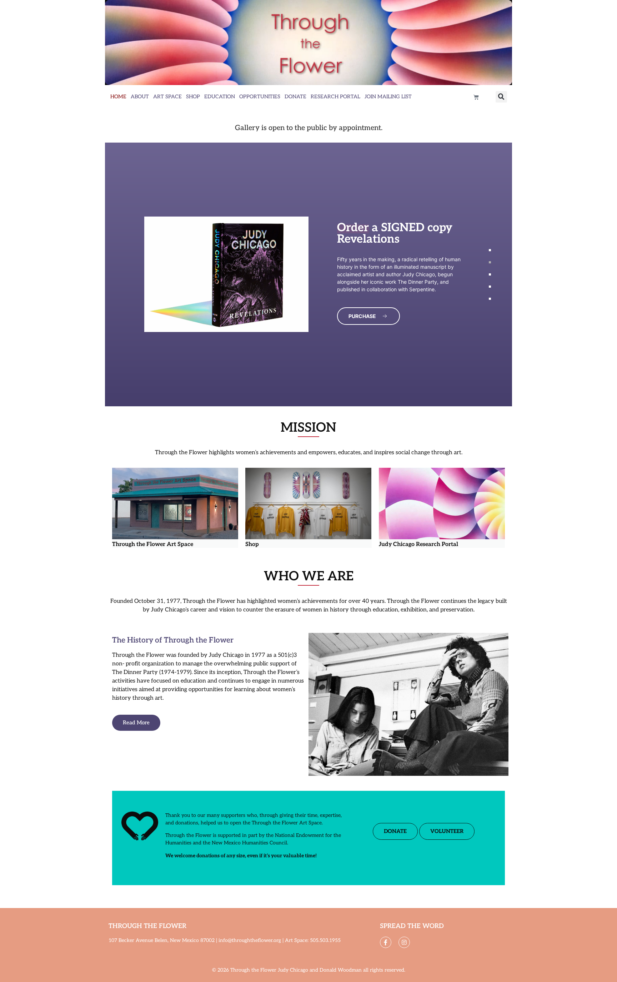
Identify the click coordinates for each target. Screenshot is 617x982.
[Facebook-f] (385, 942)
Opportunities (259, 97)
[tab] (490, 250)
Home (118, 97)
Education (219, 97)
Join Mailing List (388, 97)
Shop (193, 97)
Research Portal (335, 97)
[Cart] (476, 97)
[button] (501, 97)
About (140, 97)
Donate (295, 97)
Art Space (167, 97)
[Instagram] (404, 942)
